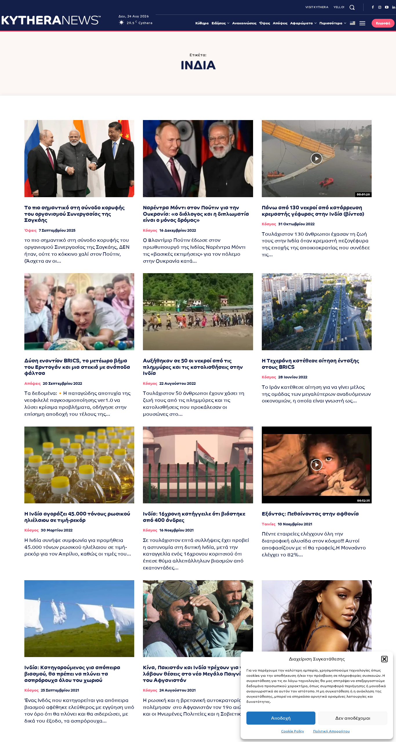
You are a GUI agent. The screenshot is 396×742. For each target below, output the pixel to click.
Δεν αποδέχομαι (352, 718)
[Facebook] (372, 7)
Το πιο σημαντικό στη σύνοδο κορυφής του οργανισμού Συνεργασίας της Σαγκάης (74, 213)
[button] (384, 659)
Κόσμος (150, 230)
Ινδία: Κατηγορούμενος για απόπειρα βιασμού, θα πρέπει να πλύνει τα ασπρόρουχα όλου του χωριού (72, 673)
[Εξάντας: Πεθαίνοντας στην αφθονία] (317, 465)
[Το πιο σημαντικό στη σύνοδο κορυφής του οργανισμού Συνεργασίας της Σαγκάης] (79, 158)
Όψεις (30, 230)
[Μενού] (362, 23)
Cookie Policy (292, 731)
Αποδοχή (281, 718)
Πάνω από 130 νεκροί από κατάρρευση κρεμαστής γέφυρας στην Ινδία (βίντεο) (313, 210)
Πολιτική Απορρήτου (331, 731)
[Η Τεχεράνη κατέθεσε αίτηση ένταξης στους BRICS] (317, 311)
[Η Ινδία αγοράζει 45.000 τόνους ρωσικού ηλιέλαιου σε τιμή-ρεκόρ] (79, 465)
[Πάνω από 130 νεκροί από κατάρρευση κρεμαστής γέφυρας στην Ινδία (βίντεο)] (317, 158)
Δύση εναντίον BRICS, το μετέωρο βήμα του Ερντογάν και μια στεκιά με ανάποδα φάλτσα (77, 367)
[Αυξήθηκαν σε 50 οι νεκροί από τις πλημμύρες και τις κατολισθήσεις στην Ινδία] (198, 311)
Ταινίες (268, 524)
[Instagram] (379, 7)
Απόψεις (32, 383)
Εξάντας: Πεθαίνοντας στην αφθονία (310, 514)
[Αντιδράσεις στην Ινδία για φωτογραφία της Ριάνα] (317, 618)
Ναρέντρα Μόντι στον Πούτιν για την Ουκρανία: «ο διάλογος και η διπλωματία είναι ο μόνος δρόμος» (196, 213)
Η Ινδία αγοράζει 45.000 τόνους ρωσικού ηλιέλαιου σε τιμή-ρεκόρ (77, 517)
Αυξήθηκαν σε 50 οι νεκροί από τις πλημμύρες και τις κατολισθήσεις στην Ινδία (193, 367)
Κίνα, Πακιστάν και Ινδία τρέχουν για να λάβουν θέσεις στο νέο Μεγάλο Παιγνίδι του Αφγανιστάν (194, 673)
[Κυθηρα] (58, 20)
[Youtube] (386, 7)
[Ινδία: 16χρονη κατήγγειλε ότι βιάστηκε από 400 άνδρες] (198, 465)
